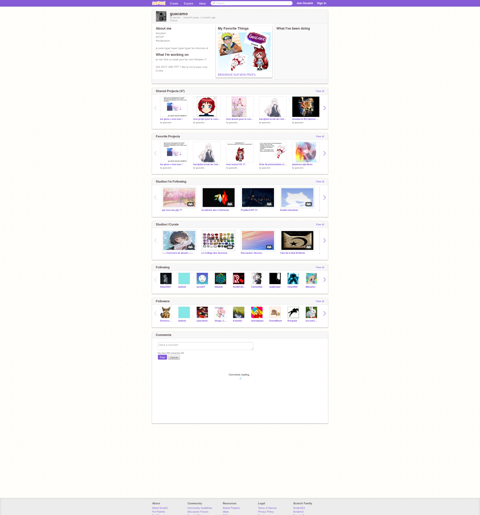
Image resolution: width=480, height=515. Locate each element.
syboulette (202, 320)
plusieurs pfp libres (302, 164)
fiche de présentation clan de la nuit (272, 164)
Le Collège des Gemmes (214, 253)
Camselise (256, 286)
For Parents (158, 511)
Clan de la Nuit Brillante (292, 253)
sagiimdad (274, 286)
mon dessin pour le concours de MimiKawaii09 (240, 119)
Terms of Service (267, 508)
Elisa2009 (165, 286)
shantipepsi (257, 320)
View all (320, 91)
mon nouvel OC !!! (235, 164)
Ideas (202, 3)
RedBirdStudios (239, 286)
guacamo (167, 122)
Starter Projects (231, 508)
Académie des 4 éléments (215, 210)
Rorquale (292, 320)
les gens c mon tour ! (171, 119)
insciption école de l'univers (272, 119)
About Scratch (160, 508)
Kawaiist (237, 320)
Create (174, 3)
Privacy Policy (266, 511)
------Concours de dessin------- (177, 253)
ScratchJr (298, 511)
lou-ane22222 (312, 320)
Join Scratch (305, 3)
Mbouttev (311, 286)
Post (162, 357)
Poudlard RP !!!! (249, 210)
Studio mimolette (289, 210)
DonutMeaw (275, 320)
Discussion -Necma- (251, 253)
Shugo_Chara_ (221, 320)
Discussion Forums (198, 511)
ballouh (182, 286)
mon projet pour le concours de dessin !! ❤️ (206, 119)
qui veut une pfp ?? (172, 210)
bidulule (219, 286)
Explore (188, 3)
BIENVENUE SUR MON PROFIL (237, 74)
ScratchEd (299, 508)
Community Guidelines (200, 508)
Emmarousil (166, 320)
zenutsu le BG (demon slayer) (306, 119)
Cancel (174, 357)
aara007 (200, 286)
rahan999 (292, 286)
